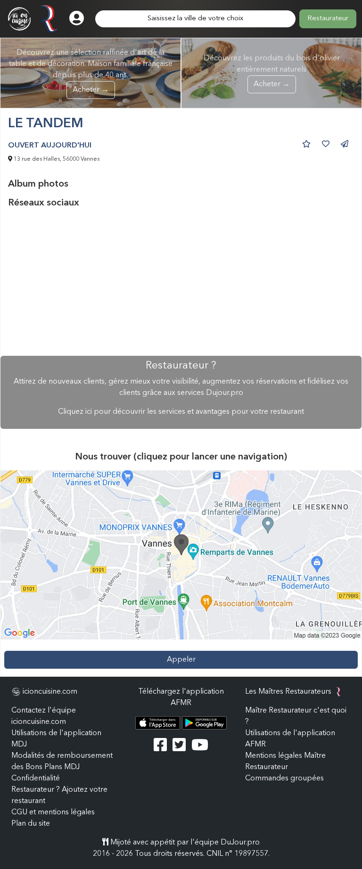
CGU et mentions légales (53, 812)
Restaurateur (327, 18)
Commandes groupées (284, 778)
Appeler (181, 660)
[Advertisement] (181, 282)
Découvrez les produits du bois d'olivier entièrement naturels (272, 71)
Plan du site (30, 824)
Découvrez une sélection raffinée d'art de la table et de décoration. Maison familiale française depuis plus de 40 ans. (91, 71)
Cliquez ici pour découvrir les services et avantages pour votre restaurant (181, 412)
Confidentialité (35, 778)
